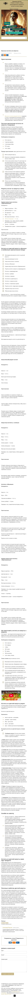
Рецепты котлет (16, 1)
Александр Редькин (7, 927)
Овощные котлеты (17, 53)
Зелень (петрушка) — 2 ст (10, 218)
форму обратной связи (6, 994)
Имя (2, 950)
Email (2, 954)
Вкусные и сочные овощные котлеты (13, 116)
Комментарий (4, 959)
